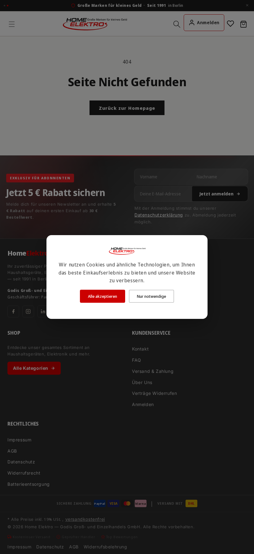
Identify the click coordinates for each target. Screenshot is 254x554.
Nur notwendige (151, 296)
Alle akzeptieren (102, 296)
